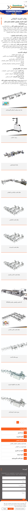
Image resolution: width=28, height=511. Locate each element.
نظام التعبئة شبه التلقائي (20, 446)
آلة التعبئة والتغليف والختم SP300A (14, 302)
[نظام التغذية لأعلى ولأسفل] (14, 264)
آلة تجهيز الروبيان (21, 454)
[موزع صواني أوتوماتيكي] (14, 401)
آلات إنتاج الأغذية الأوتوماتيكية (18, 458)
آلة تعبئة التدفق (21, 432)
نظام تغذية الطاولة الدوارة (14, 384)
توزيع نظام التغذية (14, 357)
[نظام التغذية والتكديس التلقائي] (14, 181)
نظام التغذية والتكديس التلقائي (14, 192)
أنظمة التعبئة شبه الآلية (22, 44)
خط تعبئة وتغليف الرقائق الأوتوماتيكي (14, 110)
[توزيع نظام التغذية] (14, 346)
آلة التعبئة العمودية (21, 436)
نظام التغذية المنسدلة (14, 247)
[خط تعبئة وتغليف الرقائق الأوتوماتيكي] (14, 99)
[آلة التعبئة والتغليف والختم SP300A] (14, 291)
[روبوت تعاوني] (14, 126)
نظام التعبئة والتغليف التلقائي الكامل (18, 443)
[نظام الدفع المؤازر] (14, 154)
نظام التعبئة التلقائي (20, 440)
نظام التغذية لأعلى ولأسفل (14, 274)
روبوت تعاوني (14, 137)
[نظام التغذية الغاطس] (14, 209)
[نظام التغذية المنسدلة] (14, 236)
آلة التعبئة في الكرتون (20, 450)
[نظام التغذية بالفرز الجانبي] (14, 319)
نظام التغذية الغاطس (14, 219)
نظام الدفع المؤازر (14, 165)
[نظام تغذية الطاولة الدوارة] (14, 373)
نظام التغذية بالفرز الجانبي (14, 329)
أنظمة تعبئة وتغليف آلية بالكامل (20, 37)
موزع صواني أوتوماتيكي (14, 412)
